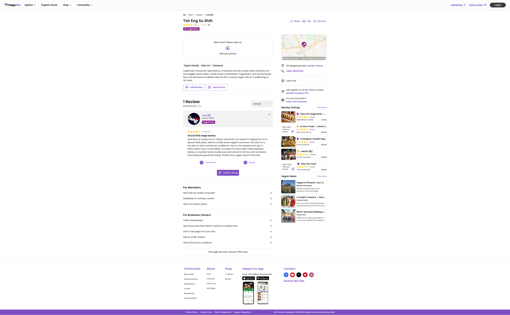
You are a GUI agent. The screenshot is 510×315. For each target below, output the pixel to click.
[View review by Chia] (194, 119)
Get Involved (190, 298)
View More (322, 107)
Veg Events (189, 283)
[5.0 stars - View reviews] (302, 117)
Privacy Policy (191, 312)
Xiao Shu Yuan (308, 163)
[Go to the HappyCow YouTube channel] (292, 274)
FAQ (209, 274)
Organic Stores (49, 5)
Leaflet (286, 58)
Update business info (297, 93)
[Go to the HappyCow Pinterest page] (305, 274)
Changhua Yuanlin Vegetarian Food (319, 138)
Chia (199, 106)
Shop (66, 5)
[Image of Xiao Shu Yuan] (288, 166)
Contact (211, 278)
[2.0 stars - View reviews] (303, 167)
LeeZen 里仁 (307, 151)
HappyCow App (253, 269)
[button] (304, 45)
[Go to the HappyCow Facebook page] (286, 274)
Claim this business (193, 220)
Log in (498, 5)
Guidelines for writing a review (198, 198)
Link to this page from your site (199, 231)
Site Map (211, 288)
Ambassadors (191, 279)
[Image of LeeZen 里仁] (288, 154)
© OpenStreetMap (307, 58)
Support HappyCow (242, 312)
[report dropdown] (269, 114)
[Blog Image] (288, 186)
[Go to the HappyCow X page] (298, 274)
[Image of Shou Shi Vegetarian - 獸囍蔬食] (288, 116)
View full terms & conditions (197, 242)
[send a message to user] (209, 115)
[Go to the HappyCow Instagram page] (311, 274)
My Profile (189, 274)
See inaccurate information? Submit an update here (210, 225)
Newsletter (189, 293)
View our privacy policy (195, 204)
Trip (309, 21)
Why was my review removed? (199, 192)
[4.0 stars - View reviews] (189, 25)
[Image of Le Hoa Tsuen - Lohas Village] (288, 129)
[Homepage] (12, 5)
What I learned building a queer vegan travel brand (324, 211)
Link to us (211, 283)
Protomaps (294, 58)
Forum (187, 288)
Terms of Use (206, 312)
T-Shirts (229, 274)
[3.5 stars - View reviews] (303, 154)
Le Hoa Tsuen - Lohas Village (315, 126)
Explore (29, 5)
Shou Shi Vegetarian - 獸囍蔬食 (316, 113)
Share (297, 21)
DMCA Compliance (223, 312)
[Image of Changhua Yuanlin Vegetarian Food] (288, 141)
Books (228, 279)
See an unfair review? (194, 237)
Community (83, 5)
